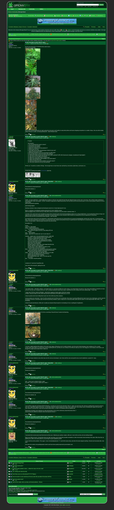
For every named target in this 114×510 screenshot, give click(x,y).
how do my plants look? (17, 479)
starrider (71, 474)
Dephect (71, 463)
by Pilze (98, 477)
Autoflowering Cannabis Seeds (59, 34)
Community (31, 9)
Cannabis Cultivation (32, 26)
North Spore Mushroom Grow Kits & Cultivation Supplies (82, 34)
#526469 (28, 196)
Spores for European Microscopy (21, 34)
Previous (93, 26)
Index (99, 26)
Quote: (30, 141)
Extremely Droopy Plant (18, 463)
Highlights (58, 15)
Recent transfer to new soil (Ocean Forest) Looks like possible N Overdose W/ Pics (31, 476)
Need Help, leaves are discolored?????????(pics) (24, 474)
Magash (21, 490)
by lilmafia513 (98, 469)
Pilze (70, 476)
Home (12, 9)
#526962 (28, 418)
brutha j (53, 136)
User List (76, 15)
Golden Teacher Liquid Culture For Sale (40, 34)
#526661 (28, 355)
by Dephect (98, 463)
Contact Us (95, 6)
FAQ (85, 6)
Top (104, 134)
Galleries (65, 15)
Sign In (11, 16)
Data (24, 490)
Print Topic (26, 492)
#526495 (28, 271)
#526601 (28, 309)
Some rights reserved (65, 505)
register (69, 30)
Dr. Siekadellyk (29, 490)
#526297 (28, 43)
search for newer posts (56, 40)
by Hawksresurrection (98, 475)
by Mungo (98, 480)
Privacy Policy (80, 6)
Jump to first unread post (15, 38)
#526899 (28, 388)
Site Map (89, 6)
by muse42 (98, 466)
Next (103, 26)
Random (93, 15)
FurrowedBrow (16, 490)
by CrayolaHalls (98, 472)
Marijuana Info (22, 9)
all (15, 464)
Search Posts (40, 15)
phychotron (34, 490)
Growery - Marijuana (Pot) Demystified (20, 4)
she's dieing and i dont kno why (19, 471)
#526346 (28, 137)
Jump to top (12, 449)
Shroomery (100, 15)
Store (87, 15)
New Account (19, 16)
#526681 (28, 364)
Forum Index (31, 15)
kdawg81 (71, 471)
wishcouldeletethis (56, 195)
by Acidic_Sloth (98, 483)
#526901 (28, 402)
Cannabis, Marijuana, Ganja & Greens (17, 26)
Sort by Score (20, 492)
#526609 (28, 343)
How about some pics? (17, 465)
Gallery (41, 9)
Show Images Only (13, 492)
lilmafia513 (71, 468)
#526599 (28, 285)
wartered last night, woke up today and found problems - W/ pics (27, 482)
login (63, 30)
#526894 (28, 378)
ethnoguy (71, 465)
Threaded (87, 26)
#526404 (28, 182)
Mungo (70, 479)
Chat (82, 15)
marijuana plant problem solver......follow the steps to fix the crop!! (27, 468)
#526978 (28, 432)
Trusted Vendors (49, 15)
